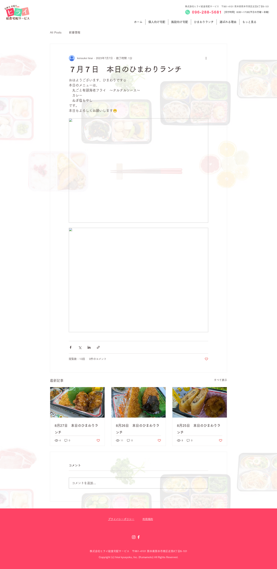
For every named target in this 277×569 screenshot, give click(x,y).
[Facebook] (138, 537)
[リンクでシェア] (98, 347)
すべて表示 (220, 380)
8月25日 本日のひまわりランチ (198, 429)
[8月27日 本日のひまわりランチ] (77, 402)
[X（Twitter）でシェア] (80, 347)
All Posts (55, 32)
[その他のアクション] (206, 58)
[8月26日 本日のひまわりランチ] (138, 402)
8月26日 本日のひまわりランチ (137, 429)
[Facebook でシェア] (70, 347)
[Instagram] (133, 537)
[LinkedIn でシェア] (89, 347)
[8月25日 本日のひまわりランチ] (199, 402)
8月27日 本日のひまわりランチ (76, 429)
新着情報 (74, 32)
